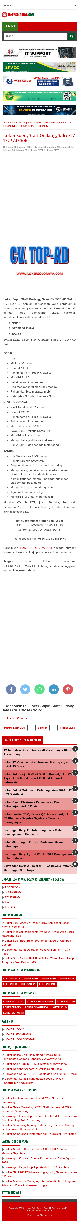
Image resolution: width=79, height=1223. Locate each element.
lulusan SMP (47, 984)
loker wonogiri (13, 1013)
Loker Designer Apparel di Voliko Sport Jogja (33, 1068)
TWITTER (11, 902)
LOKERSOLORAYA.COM (36, 547)
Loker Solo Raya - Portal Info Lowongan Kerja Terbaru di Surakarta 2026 (48, 1209)
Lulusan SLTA (35, 150)
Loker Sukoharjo (36, 1007)
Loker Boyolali (13, 1001)
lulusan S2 (10, 984)
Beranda (42, 728)
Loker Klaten (66, 1001)
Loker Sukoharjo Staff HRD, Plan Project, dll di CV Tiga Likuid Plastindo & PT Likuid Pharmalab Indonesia (38, 778)
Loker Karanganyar (40, 1001)
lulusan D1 (31, 978)
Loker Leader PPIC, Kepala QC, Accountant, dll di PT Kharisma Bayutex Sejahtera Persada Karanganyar (38, 818)
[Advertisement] (39, 193)
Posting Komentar (18, 718)
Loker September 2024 (49, 147)
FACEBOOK (12, 887)
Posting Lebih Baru (14, 728)
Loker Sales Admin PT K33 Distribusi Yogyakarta (36, 1063)
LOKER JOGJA (14, 1029)
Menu (11, 26)
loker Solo (68, 147)
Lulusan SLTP (51, 150)
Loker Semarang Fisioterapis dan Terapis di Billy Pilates (40, 1133)
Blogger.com (46, 1215)
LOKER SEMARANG (18, 1034)
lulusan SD (28, 984)
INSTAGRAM (13, 892)
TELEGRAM (12, 897)
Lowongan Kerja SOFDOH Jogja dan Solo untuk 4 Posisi (41, 1073)
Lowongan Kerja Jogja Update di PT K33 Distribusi (37, 1167)
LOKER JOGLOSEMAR (20, 1039)
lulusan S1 (21, 150)
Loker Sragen (12, 1007)
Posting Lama (67, 728)
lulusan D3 (9, 150)
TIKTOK (10, 907)
